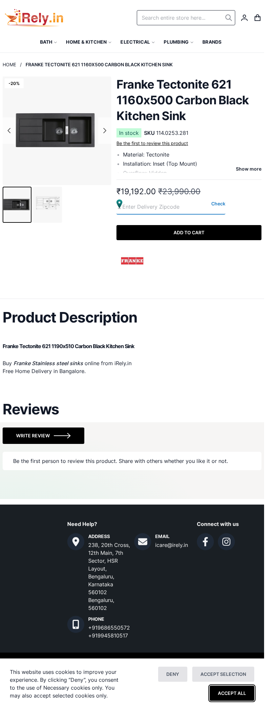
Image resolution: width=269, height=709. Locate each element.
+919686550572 (109, 627)
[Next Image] (104, 130)
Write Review (33, 435)
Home (9, 64)
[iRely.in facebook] (205, 541)
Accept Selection (223, 674)
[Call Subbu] (75, 624)
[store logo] (34, 18)
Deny (172, 674)
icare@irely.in (171, 545)
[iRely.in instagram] (226, 541)
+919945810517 (108, 635)
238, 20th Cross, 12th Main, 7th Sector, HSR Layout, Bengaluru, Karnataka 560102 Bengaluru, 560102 (109, 576)
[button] (17, 205)
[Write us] (142, 541)
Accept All (232, 693)
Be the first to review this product (152, 143)
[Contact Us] (75, 541)
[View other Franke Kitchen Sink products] (132, 260)
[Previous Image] (9, 130)
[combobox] (186, 17)
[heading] (132, 317)
